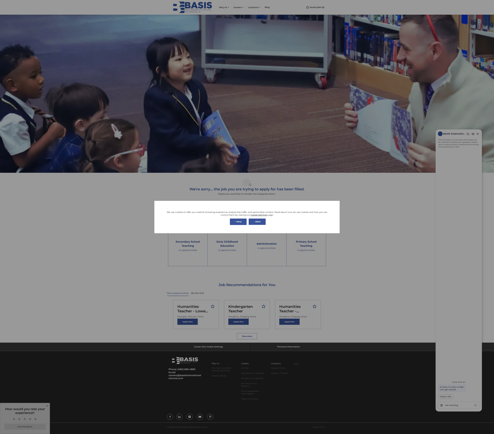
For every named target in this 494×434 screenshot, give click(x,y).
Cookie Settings (259, 215)
